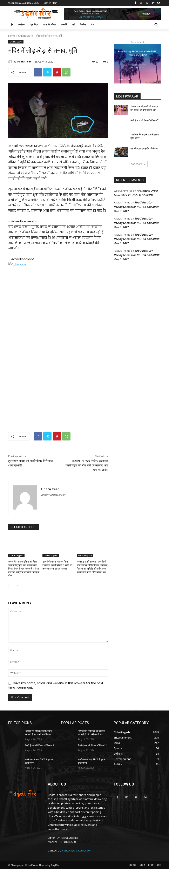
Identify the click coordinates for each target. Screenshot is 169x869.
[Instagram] (141, 3)
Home (11, 36)
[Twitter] (147, 3)
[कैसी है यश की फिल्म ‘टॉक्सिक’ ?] (121, 124)
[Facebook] (135, 3)
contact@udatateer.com (77, 850)
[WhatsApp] (66, 72)
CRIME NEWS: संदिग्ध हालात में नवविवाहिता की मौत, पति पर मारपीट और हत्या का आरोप (87, 465)
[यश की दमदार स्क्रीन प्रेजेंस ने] (121, 152)
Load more (135, 164)
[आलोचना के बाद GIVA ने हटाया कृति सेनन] (121, 138)
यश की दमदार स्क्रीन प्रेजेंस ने (144, 148)
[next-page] (17, 585)
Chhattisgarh (25, 36)
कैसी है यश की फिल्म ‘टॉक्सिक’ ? (144, 120)
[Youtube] (158, 3)
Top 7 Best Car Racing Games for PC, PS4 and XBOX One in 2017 (136, 207)
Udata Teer (24, 61)
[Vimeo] (152, 3)
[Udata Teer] (11, 62)
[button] (156, 24)
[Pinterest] (57, 72)
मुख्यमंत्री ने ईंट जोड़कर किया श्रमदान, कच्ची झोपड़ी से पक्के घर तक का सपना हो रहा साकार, (57, 565)
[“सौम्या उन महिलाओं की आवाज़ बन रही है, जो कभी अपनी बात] (121, 110)
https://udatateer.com (53, 495)
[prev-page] (10, 585)
